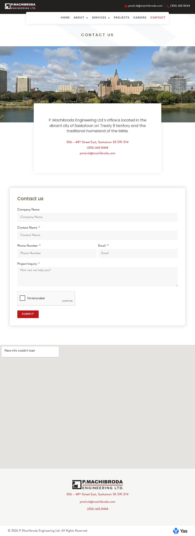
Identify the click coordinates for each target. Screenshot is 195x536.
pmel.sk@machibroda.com (97, 153)
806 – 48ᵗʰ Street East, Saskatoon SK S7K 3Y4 (97, 142)
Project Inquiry (27, 264)
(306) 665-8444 (97, 147)
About (79, 18)
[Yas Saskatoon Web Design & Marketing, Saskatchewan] (180, 530)
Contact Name (27, 227)
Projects (121, 18)
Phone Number (28, 245)
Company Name (28, 209)
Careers (140, 18)
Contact (157, 18)
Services (99, 18)
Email (102, 245)
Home (65, 18)
